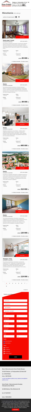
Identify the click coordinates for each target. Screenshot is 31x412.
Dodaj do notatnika (17, 61)
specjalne (7, 347)
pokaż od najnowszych (8, 17)
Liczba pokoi (6, 323)
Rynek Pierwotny (8, 341)
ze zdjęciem (7, 349)
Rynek (5, 339)
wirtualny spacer (8, 353)
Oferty (5, 345)
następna (26, 289)
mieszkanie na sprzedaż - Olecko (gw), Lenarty (15, 41)
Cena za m (6, 328)
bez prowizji (7, 351)
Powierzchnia (6, 318)
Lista (15, 16)
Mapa (18, 16)
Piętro (5, 334)
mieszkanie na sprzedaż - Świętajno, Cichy (15, 259)
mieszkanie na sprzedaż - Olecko (15, 85)
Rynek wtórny (7, 343)
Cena (5, 313)
